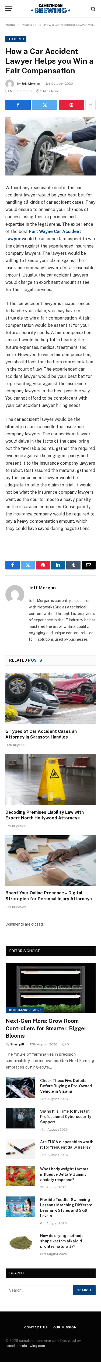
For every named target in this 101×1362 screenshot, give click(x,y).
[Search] (93, 9)
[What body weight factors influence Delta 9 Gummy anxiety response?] (20, 1176)
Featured (16, 39)
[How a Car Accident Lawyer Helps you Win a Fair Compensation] (50, 146)
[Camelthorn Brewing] (50, 8)
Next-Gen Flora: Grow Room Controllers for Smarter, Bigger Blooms (46, 1028)
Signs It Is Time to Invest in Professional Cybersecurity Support (65, 1116)
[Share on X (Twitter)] (44, 105)
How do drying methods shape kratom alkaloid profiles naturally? (61, 1241)
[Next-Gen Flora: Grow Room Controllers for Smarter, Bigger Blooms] (51, 988)
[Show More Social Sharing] (90, 105)
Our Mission (65, 1327)
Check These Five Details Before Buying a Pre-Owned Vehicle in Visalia (66, 1086)
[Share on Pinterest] (71, 105)
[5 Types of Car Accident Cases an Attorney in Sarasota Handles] (50, 698)
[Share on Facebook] (18, 105)
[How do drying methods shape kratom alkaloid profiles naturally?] (20, 1242)
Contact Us (36, 1327)
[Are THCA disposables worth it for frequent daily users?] (20, 1149)
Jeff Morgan (31, 83)
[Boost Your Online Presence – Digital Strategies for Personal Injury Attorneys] (50, 860)
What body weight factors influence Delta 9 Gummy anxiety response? (64, 1174)
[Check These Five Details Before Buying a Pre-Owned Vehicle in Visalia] (20, 1087)
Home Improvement (25, 1010)
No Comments (21, 91)
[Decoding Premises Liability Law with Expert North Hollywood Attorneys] (50, 779)
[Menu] (8, 9)
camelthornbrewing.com (25, 1346)
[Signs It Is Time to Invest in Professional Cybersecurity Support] (20, 1118)
